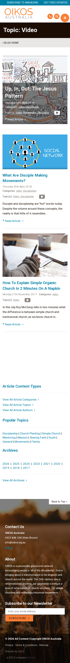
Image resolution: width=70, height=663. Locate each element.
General (7, 441)
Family (36, 441)
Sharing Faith (38, 437)
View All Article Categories (20, 399)
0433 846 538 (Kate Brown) (21, 537)
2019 (6, 468)
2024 (26, 463)
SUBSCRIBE (18, 618)
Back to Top (58, 501)
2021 (46, 463)
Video (16, 300)
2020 (57, 463)
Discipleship (32, 107)
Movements (22, 441)
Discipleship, (30, 112)
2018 (16, 468)
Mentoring (43, 112)
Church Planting (30, 433)
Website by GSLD (15, 651)
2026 (6, 463)
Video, (19, 112)
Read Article (16, 119)
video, (22, 107)
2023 (36, 463)
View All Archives (14, 480)
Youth (52, 437)
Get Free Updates (55, 2)
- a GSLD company (20, 657)
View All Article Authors (18, 410)
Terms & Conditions (26, 645)
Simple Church (51, 433)
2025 (16, 463)
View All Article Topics (17, 404)
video (55, 294)
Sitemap (43, 645)
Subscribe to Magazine (22, 2)
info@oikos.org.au (15, 542)
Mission (23, 437)
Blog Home (11, 42)
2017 (26, 468)
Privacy (9, 645)
